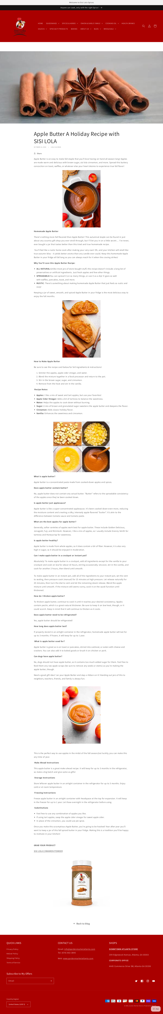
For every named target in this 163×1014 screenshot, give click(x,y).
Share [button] (39, 153)
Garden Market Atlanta (136, 1006)
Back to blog (83, 923)
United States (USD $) (17, 1004)
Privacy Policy (12, 949)
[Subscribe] (51, 981)
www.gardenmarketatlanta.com (78, 958)
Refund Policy (12, 953)
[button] (143, 26)
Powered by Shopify (150, 1006)
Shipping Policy (13, 958)
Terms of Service (13, 962)
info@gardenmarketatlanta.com (79, 949)
